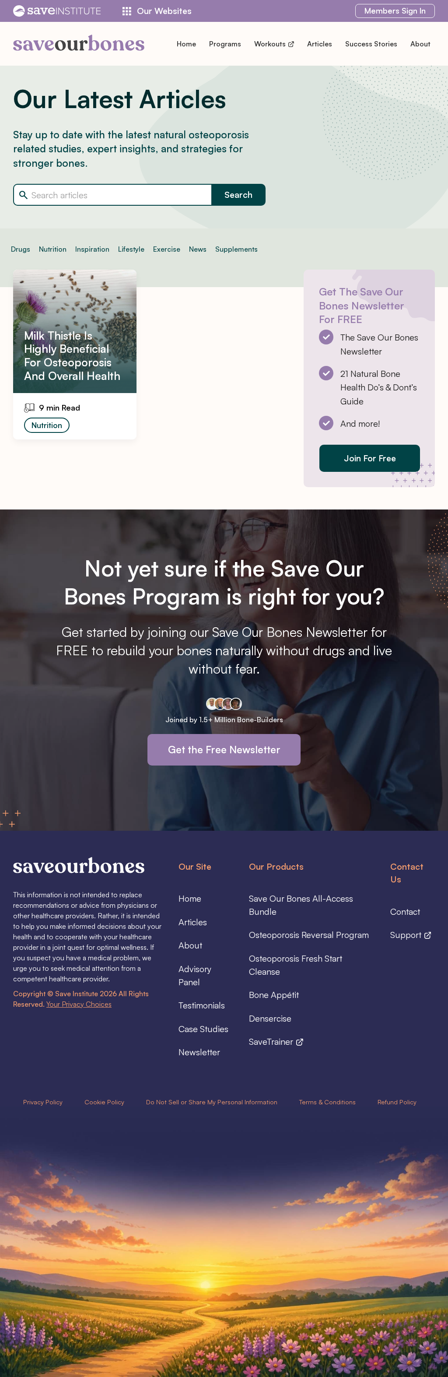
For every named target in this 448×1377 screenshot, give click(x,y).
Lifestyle (131, 249)
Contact (405, 911)
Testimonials (201, 1005)
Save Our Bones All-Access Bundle (301, 905)
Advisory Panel (194, 975)
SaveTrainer (272, 1041)
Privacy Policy (43, 1102)
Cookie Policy (104, 1102)
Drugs (20, 249)
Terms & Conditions (327, 1102)
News (197, 249)
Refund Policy (397, 1102)
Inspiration (92, 249)
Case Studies (203, 1028)
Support (407, 934)
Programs (225, 43)
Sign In (395, 10)
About (420, 43)
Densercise (270, 1018)
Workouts (270, 43)
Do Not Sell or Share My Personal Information (211, 1102)
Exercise (166, 249)
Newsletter (199, 1052)
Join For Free (370, 458)
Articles (319, 43)
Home (186, 43)
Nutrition (52, 249)
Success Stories (371, 43)
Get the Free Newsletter (224, 749)
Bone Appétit (274, 994)
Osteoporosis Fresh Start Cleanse (295, 965)
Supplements (236, 249)
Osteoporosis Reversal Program (309, 934)
